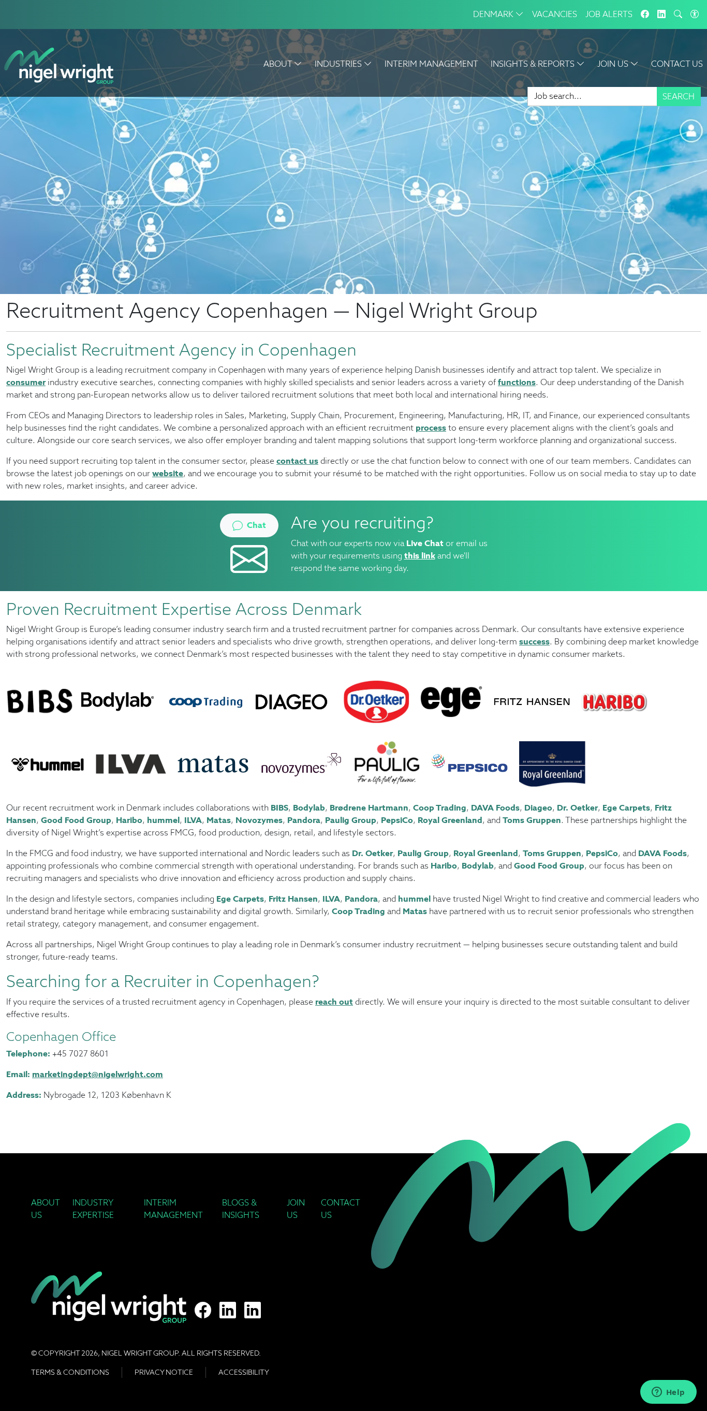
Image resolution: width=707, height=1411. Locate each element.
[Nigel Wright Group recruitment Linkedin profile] (227, 1310)
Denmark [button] (494, 14)
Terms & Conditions (70, 1372)
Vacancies (554, 14)
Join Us (296, 1209)
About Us (45, 1209)
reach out (334, 1001)
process (431, 427)
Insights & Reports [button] (534, 63)
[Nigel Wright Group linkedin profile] (252, 1310)
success (534, 641)
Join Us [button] (613, 63)
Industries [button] (339, 63)
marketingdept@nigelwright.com (97, 1074)
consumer (26, 382)
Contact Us (677, 63)
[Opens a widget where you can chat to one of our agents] (668, 1393)
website (167, 473)
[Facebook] (645, 14)
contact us (297, 460)
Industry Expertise (93, 1209)
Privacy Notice (164, 1372)
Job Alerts (608, 14)
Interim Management (431, 63)
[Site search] (678, 14)
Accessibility (243, 1372)
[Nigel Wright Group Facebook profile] (203, 1310)
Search (678, 96)
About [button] (278, 63)
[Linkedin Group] (661, 14)
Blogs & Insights (240, 1209)
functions (517, 382)
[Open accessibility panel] (694, 14)
